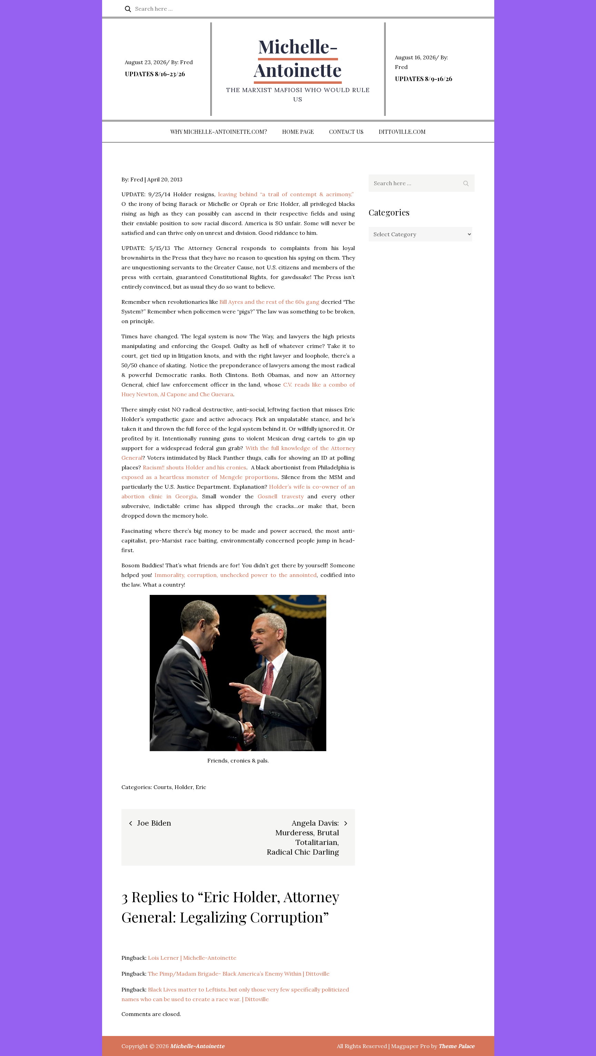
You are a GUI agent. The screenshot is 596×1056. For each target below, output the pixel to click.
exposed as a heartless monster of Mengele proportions (199, 477)
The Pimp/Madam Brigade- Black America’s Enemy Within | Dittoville (238, 973)
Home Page (298, 131)
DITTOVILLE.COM (402, 131)
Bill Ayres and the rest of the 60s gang (269, 301)
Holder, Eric (190, 787)
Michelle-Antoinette (298, 57)
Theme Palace (456, 1046)
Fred (186, 62)
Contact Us (346, 131)
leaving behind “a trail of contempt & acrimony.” (286, 194)
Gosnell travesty (281, 496)
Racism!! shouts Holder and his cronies (194, 467)
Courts (162, 787)
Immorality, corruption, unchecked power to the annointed (236, 574)
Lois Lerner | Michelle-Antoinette (192, 957)
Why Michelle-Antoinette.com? (218, 131)
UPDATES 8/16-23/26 (155, 74)
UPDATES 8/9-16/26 (423, 78)
